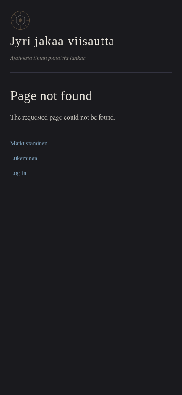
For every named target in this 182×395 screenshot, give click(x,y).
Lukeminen (23, 158)
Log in (18, 173)
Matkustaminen (28, 143)
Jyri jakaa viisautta (62, 40)
